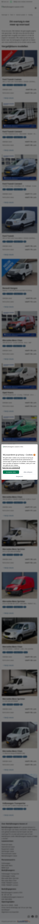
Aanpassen (19, 476)
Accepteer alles (11, 472)
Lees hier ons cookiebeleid (11, 468)
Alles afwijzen (28, 472)
